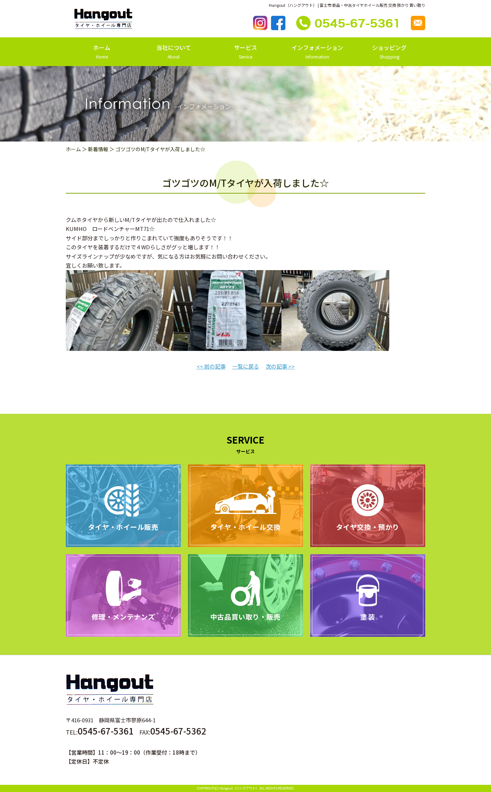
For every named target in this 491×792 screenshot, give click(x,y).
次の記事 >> (280, 366)
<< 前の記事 (211, 366)
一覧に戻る (245, 366)
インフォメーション (317, 51)
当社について (173, 51)
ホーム (101, 51)
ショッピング (389, 51)
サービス (245, 51)
